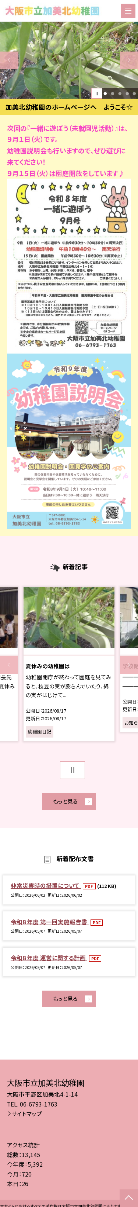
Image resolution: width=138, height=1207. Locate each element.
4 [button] (127, 93)
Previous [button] (9, 60)
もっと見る (65, 801)
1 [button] (105, 93)
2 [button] (112, 93)
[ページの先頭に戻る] (129, 1198)
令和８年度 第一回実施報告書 (50, 922)
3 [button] (119, 93)
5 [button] (134, 93)
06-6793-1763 (38, 1104)
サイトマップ (26, 1113)
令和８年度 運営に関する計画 (49, 958)
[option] (69, 60)
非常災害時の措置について (46, 885)
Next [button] (129, 60)
